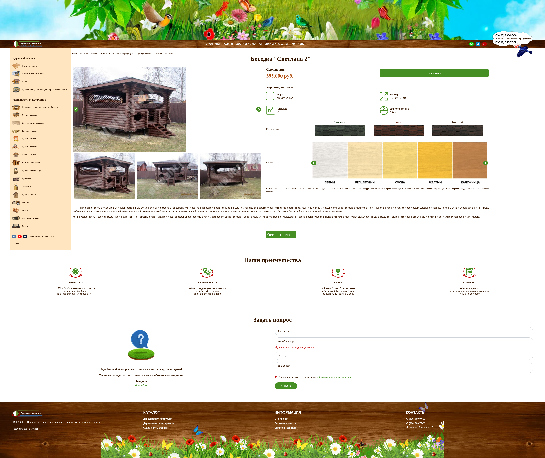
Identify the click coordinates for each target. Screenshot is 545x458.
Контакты (298, 44)
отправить (285, 386)
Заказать (434, 73)
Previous (76, 109)
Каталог (229, 44)
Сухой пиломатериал (155, 428)
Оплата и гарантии (285, 428)
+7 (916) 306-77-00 (506, 42)
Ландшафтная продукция (157, 419)
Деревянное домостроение (158, 423)
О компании (213, 44)
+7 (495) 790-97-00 (506, 35)
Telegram (141, 381)
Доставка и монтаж (249, 44)
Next (258, 109)
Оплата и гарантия (277, 44)
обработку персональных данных (334, 377)
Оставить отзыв (280, 234)
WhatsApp (141, 385)
